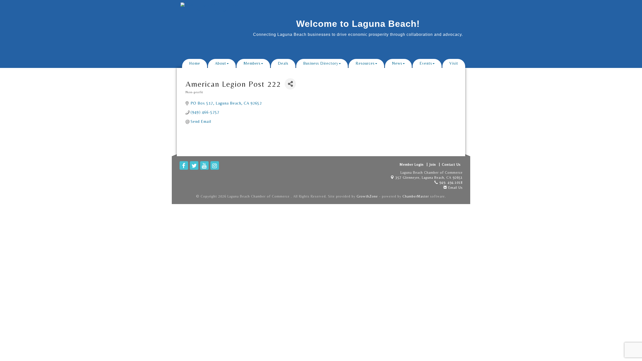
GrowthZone (367, 196)
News (397, 63)
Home (194, 63)
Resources (365, 63)
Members (252, 63)
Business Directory (320, 63)
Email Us (455, 188)
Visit (453, 63)
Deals (283, 63)
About (220, 63)
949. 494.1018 (450, 182)
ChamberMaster (416, 196)
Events (426, 63)
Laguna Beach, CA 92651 (429, 177)
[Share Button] (290, 83)
